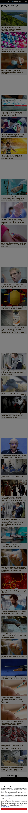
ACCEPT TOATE (14, 809)
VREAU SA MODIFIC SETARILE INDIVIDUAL (14, 810)
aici (7, 795)
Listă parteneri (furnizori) (5, 806)
